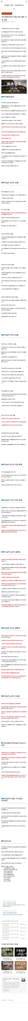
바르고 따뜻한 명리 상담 (9, 903)
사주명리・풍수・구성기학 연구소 (14, 5)
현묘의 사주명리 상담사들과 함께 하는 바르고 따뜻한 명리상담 (14, 905)
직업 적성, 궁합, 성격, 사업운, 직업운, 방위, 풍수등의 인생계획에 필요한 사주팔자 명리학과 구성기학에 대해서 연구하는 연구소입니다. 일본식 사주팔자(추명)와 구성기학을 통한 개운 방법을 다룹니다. (11, 985)
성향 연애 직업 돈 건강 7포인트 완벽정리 (13, 914)
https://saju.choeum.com (8, 910)
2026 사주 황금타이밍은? (10, 912)
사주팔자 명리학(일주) (6, 921)
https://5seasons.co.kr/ (8, 901)
